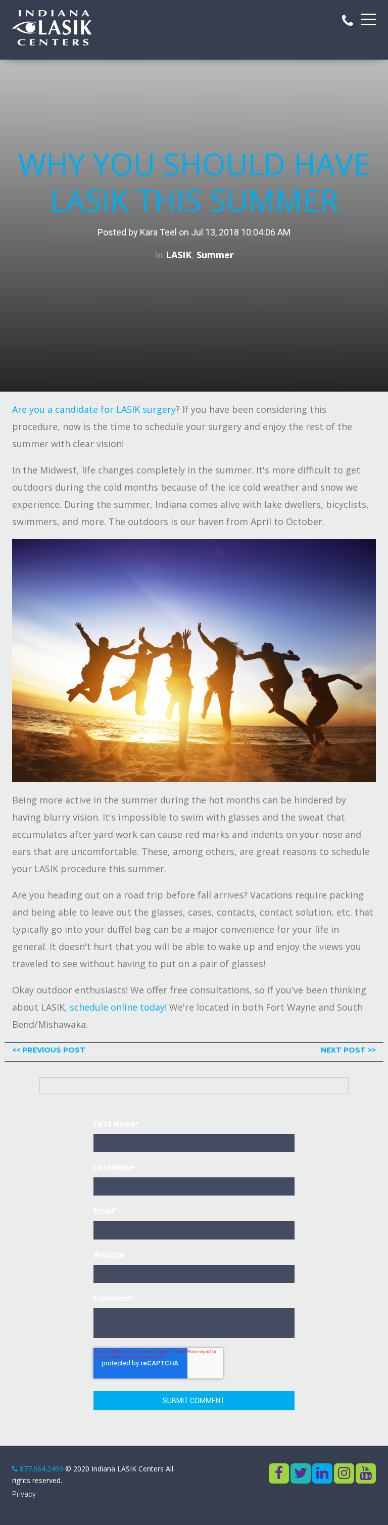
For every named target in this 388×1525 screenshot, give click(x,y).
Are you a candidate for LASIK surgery (94, 409)
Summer (215, 255)
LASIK (178, 255)
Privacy (24, 1494)
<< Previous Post (48, 1050)
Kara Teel (158, 232)
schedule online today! (118, 1007)
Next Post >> (348, 1050)
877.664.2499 (41, 1468)
